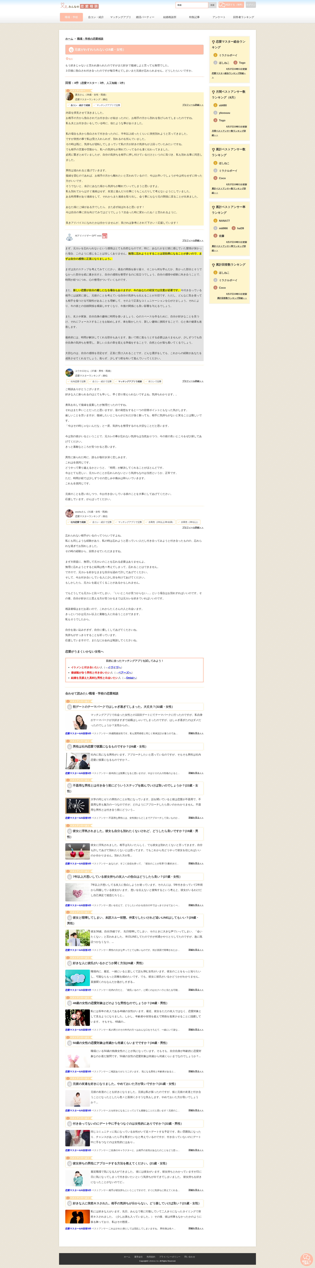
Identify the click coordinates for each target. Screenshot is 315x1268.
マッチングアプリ (120, 17)
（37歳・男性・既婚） (94, 371)
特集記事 (194, 17)
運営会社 (138, 1257)
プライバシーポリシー (169, 1257)
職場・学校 (71, 17)
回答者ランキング (243, 17)
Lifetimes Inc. (154, 1261)
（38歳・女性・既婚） (91, 94)
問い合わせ (189, 1257)
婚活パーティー (145, 17)
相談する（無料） (235, 4)
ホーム (127, 1257)
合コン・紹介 (96, 17)
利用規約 (151, 1257)
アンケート (219, 17)
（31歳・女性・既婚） (92, 511)
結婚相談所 (169, 17)
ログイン (250, 4)
